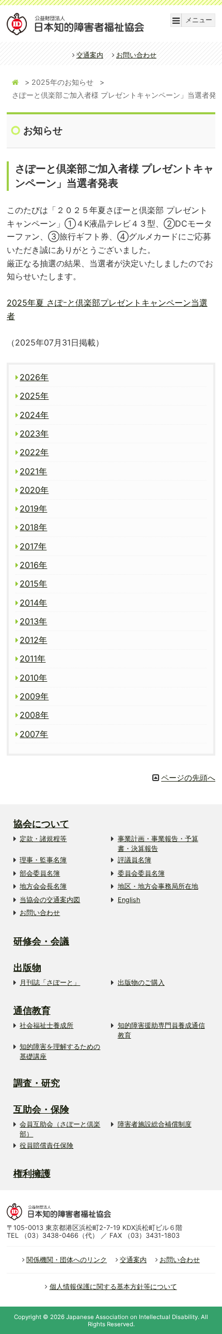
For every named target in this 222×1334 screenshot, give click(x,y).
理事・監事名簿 (43, 860)
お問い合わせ (136, 55)
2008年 (34, 715)
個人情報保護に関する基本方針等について (113, 1287)
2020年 (34, 490)
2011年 (32, 658)
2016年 (33, 565)
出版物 (27, 967)
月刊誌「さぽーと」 (50, 982)
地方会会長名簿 (43, 886)
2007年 (34, 734)
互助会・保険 (41, 1109)
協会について (41, 823)
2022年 (34, 452)
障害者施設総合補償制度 (155, 1124)
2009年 (34, 696)
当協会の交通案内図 (50, 900)
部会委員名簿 (40, 873)
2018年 (33, 527)
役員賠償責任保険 (46, 1145)
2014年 (33, 602)
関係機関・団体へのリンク (66, 1260)
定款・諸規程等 (43, 839)
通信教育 (32, 1010)
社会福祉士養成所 (46, 1025)
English (129, 900)
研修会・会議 (41, 941)
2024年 (34, 415)
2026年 (34, 377)
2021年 (33, 471)
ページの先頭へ (188, 778)
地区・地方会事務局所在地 (158, 886)
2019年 (33, 508)
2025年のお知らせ (62, 82)
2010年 (33, 677)
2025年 (34, 396)
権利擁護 (32, 1173)
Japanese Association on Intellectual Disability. (132, 1317)
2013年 (33, 621)
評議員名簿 (134, 860)
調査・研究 (36, 1082)
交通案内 (89, 55)
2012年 (33, 640)
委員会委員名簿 (141, 873)
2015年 (33, 583)
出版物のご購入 (141, 982)
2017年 (33, 546)
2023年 (34, 433)
